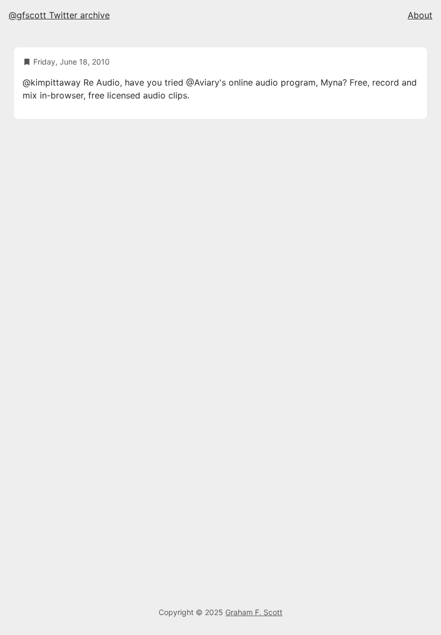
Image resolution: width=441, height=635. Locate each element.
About (420, 15)
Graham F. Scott (253, 612)
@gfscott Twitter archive (59, 15)
